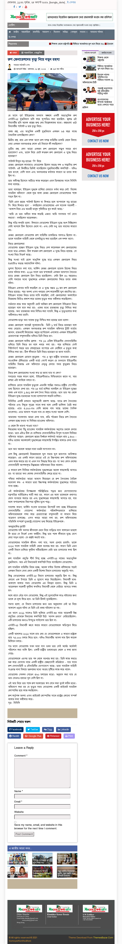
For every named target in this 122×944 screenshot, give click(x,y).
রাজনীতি (36, 32)
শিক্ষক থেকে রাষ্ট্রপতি (53, 43)
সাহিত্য (65, 32)
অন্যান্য (83, 32)
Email (18, 801)
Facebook (16, 729)
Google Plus (34, 736)
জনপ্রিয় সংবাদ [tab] (106, 53)
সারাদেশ (45, 32)
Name (18, 791)
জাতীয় (16, 32)
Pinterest (54, 736)
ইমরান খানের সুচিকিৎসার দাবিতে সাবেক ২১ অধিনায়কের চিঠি (66, 859)
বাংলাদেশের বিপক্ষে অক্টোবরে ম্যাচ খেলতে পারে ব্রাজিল (41, 873)
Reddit (15, 736)
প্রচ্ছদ (14, 52)
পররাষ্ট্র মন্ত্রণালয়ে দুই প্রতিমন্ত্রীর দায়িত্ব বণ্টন (16, 874)
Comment (20, 755)
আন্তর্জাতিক (25, 32)
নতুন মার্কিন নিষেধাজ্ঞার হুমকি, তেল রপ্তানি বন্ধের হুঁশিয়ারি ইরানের (67, 873)
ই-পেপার (71, 2)
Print (70, 736)
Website (19, 811)
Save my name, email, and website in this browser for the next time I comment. (38, 826)
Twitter (34, 729)
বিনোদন (57, 32)
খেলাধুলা (74, 32)
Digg (49, 729)
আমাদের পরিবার (96, 32)
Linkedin (64, 729)
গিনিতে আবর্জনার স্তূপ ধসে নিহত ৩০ (80, 43)
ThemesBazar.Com (103, 937)
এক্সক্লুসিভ (38, 52)
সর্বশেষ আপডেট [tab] (90, 53)
